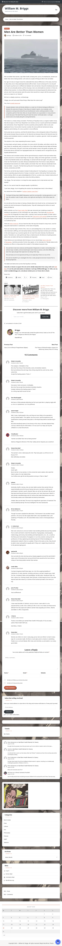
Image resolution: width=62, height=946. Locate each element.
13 (28, 921)
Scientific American (15, 103)
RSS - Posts (7, 891)
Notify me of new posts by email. (15, 683)
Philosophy (7, 833)
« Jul (4, 935)
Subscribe (45, 316)
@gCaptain (9, 242)
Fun (5, 829)
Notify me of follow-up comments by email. (17, 680)
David (9, 749)
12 (20, 921)
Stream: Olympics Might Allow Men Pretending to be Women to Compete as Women (30, 296)
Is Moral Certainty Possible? (22, 772)
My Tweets (7, 734)
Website (43, 673)
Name (6, 673)
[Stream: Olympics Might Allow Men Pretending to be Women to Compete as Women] (30, 289)
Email (25, 673)
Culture (6, 826)
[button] (18, 337)
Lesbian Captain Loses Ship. (30, 191)
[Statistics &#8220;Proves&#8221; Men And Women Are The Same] (12, 289)
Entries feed (9, 874)
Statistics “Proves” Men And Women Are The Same (11, 296)
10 (3, 921)
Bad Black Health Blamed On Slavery (28, 742)
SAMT (5, 839)
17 (3, 924)
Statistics (7, 28)
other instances (14, 223)
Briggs (17, 330)
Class (5, 823)
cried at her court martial (39, 216)
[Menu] (56, 9)
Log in (7, 871)
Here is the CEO (46, 240)
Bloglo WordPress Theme (46, 943)
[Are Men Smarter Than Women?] (50, 292)
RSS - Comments (8, 894)
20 (28, 924)
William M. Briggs (16, 8)
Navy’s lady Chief (22, 210)
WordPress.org (10, 880)
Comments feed (10, 877)
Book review (7, 820)
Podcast (6, 836)
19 (20, 924)
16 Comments (28, 35)
